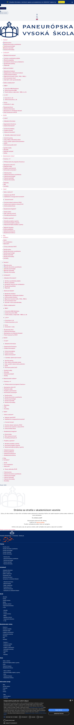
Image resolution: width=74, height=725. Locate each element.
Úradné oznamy (8, 130)
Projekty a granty (8, 218)
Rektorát (5, 243)
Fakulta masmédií (8, 48)
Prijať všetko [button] (58, 710)
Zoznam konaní (9, 199)
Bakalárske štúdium (9, 71)
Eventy (4, 598)
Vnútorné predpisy (9, 128)
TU (55, 2)
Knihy (4, 664)
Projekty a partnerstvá (9, 168)
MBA (5, 85)
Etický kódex (7, 211)
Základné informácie (9, 55)
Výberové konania (9, 132)
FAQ (4, 184)
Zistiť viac (61, 2)
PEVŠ (4, 115)
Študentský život (8, 107)
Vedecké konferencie (9, 231)
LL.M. (5, 95)
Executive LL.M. (9, 98)
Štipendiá (6, 65)
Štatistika (6, 182)
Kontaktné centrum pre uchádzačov (14, 62)
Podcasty (5, 688)
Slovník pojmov (6, 686)
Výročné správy (8, 138)
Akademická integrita (9, 209)
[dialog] (37, 712)
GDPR (5, 143)
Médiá (4, 602)
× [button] (72, 700)
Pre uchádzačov (7, 242)
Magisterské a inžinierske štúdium (13, 73)
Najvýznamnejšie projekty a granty (13, 224)
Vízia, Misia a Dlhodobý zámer (12, 139)
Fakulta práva (7, 42)
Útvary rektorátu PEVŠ (10, 246)
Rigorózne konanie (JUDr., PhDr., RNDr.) (15, 76)
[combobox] (70, 700)
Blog (4, 235)
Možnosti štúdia (7, 68)
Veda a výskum (7, 192)
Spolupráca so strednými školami (12, 110)
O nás (5, 118)
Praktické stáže (7, 166)
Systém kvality (7, 148)
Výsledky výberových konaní (13, 135)
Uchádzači (5, 52)
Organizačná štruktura (9, 124)
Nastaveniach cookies (30, 713)
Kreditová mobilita (7, 628)
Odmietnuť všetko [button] (59, 713)
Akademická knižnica (9, 232)
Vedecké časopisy (8, 227)
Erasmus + (6, 159)
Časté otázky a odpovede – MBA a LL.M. (16, 92)
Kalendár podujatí (8, 151)
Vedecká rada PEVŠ (9, 195)
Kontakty (5, 186)
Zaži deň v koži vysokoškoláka (12, 80)
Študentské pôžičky (9, 63)
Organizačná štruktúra (8, 605)
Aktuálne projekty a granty (11, 221)
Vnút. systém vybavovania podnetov (14, 141)
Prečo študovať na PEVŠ (10, 112)
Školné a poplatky (9, 60)
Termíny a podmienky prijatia (12, 58)
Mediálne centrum (7, 603)
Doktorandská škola (9, 206)
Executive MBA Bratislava (12, 88)
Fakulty (5, 39)
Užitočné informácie (9, 109)
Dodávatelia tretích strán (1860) (36, 707)
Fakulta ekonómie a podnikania (12, 44)
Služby (5, 153)
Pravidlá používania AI (10, 215)
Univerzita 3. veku (9, 104)
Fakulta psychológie (9, 46)
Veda (4, 189)
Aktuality (5, 149)
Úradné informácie (8, 125)
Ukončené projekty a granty (11, 223)
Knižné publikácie (8, 229)
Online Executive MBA (11, 90)
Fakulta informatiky (9, 49)
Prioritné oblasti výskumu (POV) (13, 202)
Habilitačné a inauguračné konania (13, 196)
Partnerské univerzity (9, 170)
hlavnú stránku (40, 522)
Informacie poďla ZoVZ (10, 145)
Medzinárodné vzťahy (8, 156)
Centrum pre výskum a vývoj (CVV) (13, 204)
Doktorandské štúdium (10, 74)
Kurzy (5, 102)
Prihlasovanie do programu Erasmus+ (14, 161)
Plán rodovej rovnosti (10, 213)
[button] (25, 723)
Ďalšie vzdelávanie (8, 82)
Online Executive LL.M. (11, 99)
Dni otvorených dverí (10, 78)
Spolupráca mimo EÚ (9, 164)
